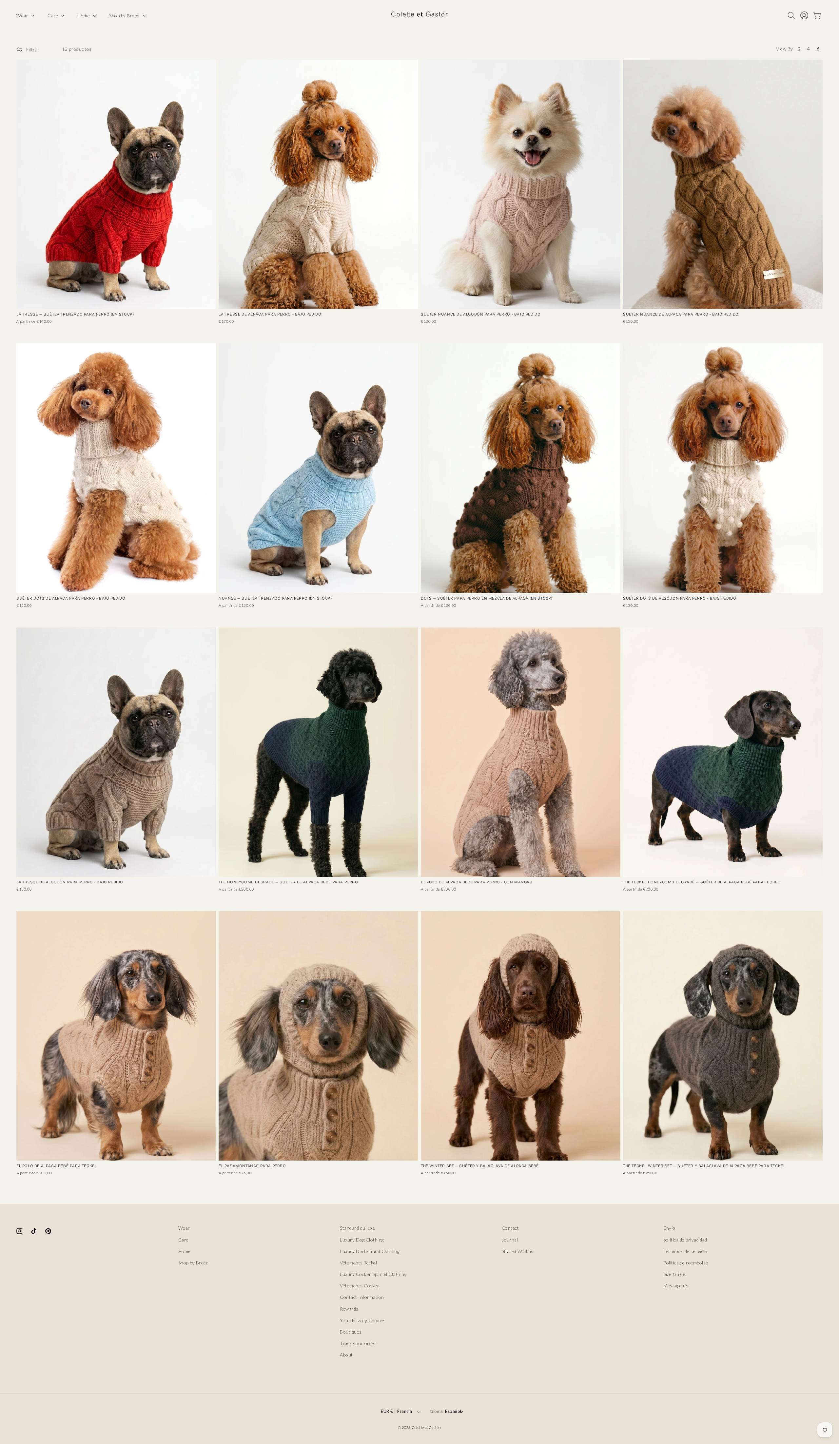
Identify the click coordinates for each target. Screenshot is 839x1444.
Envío (669, 1228)
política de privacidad (685, 1239)
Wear (184, 1228)
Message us (675, 1285)
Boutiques (351, 1332)
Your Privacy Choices (362, 1320)
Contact (510, 1228)
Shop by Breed (193, 1262)
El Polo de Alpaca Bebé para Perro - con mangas (477, 882)
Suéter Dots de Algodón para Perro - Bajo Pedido (679, 598)
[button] (24, 15)
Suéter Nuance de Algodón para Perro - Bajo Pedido (480, 314)
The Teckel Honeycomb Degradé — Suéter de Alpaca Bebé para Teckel (701, 882)
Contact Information (362, 1297)
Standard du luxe (357, 1228)
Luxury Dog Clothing (362, 1239)
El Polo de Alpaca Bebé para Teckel (56, 1166)
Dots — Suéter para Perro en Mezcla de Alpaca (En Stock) (487, 598)
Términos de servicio (685, 1251)
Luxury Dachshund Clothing (370, 1251)
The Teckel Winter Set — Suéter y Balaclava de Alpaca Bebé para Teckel (704, 1166)
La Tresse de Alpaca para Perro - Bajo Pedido (270, 314)
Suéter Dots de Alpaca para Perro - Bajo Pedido (71, 598)
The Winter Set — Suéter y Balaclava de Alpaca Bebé (480, 1166)
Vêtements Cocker (359, 1285)
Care (183, 1239)
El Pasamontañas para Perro (252, 1166)
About (346, 1354)
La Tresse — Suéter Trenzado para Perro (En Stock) (75, 314)
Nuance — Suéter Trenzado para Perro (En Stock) (275, 598)
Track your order (358, 1343)
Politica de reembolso (686, 1262)
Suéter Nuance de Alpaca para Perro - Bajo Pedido (681, 314)
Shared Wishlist (519, 1251)
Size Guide (674, 1274)
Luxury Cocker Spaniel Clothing (373, 1274)
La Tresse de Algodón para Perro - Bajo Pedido (69, 882)
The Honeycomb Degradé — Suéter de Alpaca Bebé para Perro (288, 882)
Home (184, 1251)
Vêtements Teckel (358, 1262)
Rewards (349, 1309)
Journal (510, 1239)
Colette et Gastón (426, 1427)
